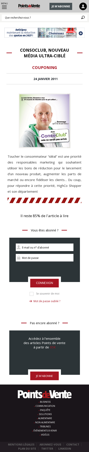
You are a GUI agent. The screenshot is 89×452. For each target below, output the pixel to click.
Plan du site (27, 448)
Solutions (45, 414)
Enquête (45, 410)
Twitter (47, 448)
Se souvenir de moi (47, 293)
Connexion (44, 283)
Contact (72, 444)
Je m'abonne (61, 6)
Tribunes (45, 426)
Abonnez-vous (50, 444)
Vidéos (45, 434)
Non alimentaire (45, 422)
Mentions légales (21, 444)
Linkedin (64, 448)
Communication (45, 405)
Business (45, 401)
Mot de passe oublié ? (46, 301)
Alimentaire (45, 418)
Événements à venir (45, 430)
